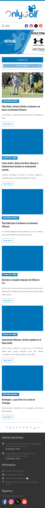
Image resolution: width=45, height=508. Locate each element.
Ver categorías (22, 66)
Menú (7, 26)
